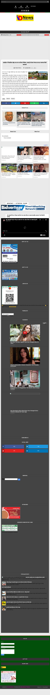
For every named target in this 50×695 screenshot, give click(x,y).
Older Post (36, 131)
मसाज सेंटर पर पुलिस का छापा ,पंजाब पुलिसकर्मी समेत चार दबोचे (35, 577)
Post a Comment (7, 138)
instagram (33, 6)
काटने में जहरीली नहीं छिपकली (6, 587)
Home (15, 7)
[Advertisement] (25, 25)
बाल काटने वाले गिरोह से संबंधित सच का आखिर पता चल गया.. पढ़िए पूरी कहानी (17, 591)
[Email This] (31, 68)
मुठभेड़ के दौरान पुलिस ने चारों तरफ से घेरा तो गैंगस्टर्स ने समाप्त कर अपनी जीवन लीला (18, 602)
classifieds (45, 687)
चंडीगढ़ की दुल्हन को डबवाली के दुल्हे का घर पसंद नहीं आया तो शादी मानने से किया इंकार (19, 582)
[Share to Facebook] (34, 68)
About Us (27, 7)
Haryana (13, 98)
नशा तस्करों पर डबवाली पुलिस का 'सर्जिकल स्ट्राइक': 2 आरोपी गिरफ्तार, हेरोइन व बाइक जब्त (23, 124)
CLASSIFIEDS (20, 7)
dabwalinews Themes (25, 687)
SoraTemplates (10, 687)
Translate (11, 315)
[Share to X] (33, 68)
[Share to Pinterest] (35, 68)
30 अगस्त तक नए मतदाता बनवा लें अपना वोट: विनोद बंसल (9, 123)
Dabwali (8, 98)
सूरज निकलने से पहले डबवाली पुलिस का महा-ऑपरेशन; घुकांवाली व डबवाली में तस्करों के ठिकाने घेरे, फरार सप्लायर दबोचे (38, 124)
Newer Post (13, 131)
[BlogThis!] (32, 68)
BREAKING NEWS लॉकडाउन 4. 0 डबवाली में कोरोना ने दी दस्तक (17, 597)
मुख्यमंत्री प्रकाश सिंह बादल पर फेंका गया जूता (13, 607)
